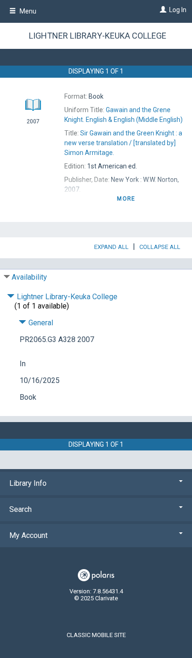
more (126, 198)
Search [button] (20, 509)
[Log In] (162, 9)
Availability (29, 277)
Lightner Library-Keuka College (97, 35)
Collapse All (159, 246)
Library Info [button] (28, 483)
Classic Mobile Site (96, 634)
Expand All (111, 246)
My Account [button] (28, 535)
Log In (177, 9)
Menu (27, 11)
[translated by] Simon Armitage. (123, 142)
